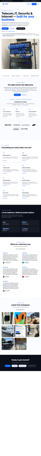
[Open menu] (38, 4)
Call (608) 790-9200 (20, 28)
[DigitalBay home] (5, 4)
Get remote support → (12, 31)
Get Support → (5, 28)
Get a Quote (12, 28)
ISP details (24, 94)
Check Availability (22, 365)
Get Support (15, 365)
